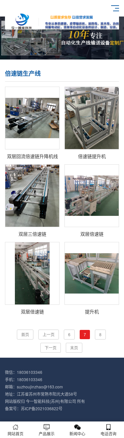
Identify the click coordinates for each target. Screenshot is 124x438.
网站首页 (15, 433)
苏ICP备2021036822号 (41, 408)
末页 (74, 347)
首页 (25, 334)
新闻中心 (77, 433)
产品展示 (47, 433)
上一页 (49, 334)
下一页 (51, 347)
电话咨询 (108, 433)
